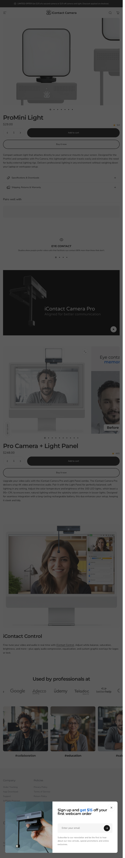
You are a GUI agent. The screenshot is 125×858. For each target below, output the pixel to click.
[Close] (111, 807)
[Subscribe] (107, 828)
